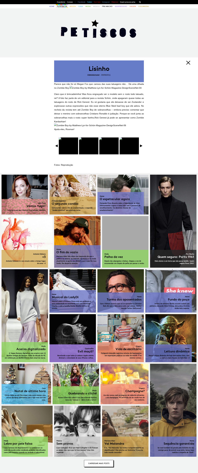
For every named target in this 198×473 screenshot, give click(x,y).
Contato (70, 2)
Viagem (132, 6)
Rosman (70, 129)
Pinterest (114, 2)
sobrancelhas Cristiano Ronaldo (91, 113)
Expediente (61, 2)
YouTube (97, 2)
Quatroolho (121, 6)
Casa (80, 6)
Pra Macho (107, 6)
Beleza (73, 6)
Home (51, 6)
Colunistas (143, 6)
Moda (88, 6)
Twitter (89, 2)
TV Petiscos (62, 6)
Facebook (81, 2)
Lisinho (99, 69)
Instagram (106, 2)
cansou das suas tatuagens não (110, 84)
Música (96, 6)
